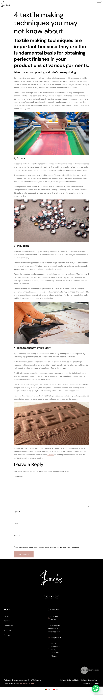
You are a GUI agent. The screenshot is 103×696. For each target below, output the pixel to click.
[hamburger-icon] (99, 3)
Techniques (8, 625)
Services (7, 621)
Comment (18, 476)
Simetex (50, 454)
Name (17, 512)
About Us (7, 630)
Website (17, 536)
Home (6, 616)
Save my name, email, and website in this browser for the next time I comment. (48, 547)
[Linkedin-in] (51, 597)
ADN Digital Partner (26, 683)
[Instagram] (46, 597)
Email (16, 524)
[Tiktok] (57, 597)
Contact (7, 635)
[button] (95, 688)
